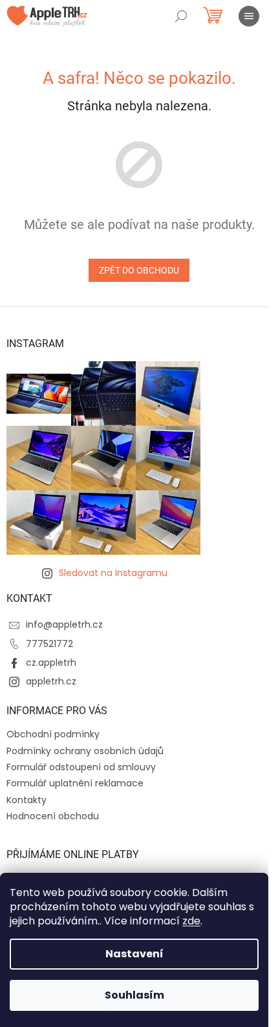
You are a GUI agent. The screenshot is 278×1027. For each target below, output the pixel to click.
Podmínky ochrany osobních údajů (85, 750)
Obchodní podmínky (53, 734)
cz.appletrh (51, 662)
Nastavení (134, 953)
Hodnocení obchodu (52, 816)
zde (191, 920)
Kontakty (26, 799)
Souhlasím (134, 995)
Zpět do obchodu (139, 270)
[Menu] (249, 16)
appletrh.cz (51, 681)
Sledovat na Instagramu (113, 572)
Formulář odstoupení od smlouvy (81, 767)
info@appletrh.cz (64, 624)
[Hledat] (181, 16)
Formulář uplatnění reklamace (75, 783)
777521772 (49, 643)
